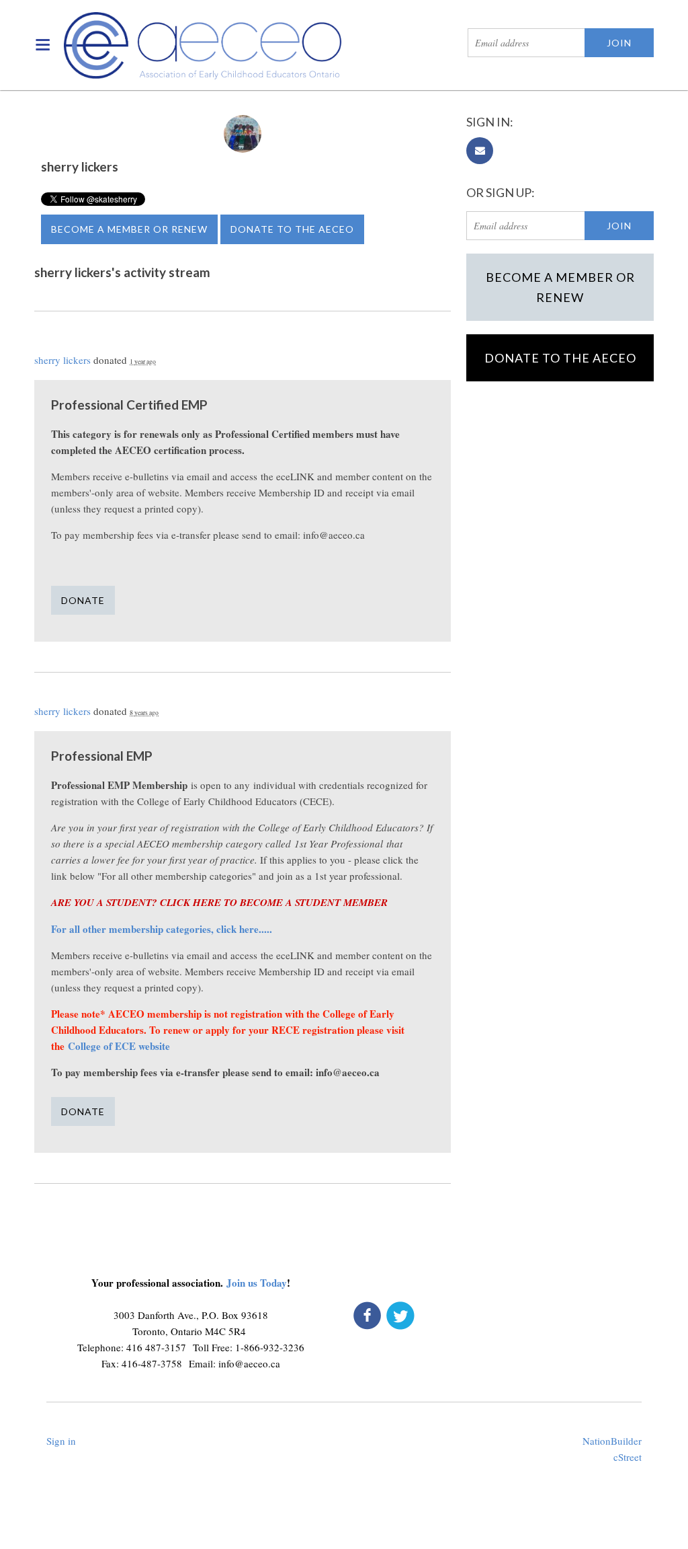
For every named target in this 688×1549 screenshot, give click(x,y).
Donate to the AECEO (292, 229)
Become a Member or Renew (129, 229)
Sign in (61, 1440)
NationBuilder (612, 1440)
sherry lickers (62, 360)
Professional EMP (102, 755)
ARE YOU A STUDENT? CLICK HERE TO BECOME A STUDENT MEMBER (219, 902)
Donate (83, 600)
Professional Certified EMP (129, 404)
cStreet (627, 1457)
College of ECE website (120, 1045)
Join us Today (256, 1282)
